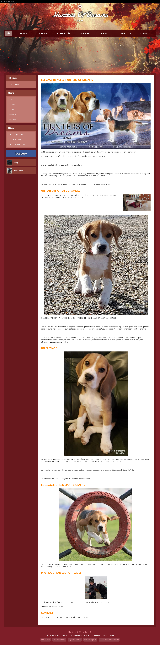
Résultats (12, 114)
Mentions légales (90, 640)
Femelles (11, 104)
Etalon (11, 109)
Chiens (23, 33)
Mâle (10, 99)
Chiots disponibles (15, 134)
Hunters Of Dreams (80, 15)
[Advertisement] (80, 55)
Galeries (84, 33)
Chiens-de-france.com (7, 1)
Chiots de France (59, 640)
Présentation (13, 84)
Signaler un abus (75, 640)
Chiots (43, 33)
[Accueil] (8, 33)
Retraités (12, 119)
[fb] (21, 153)
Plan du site (45, 640)
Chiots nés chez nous (16, 144)
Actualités (63, 33)
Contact (145, 33)
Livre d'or (125, 33)
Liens (104, 33)
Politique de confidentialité (109, 640)
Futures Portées (14, 139)
